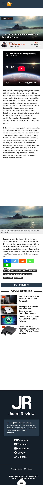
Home (4, 18)
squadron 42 (27, 274)
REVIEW (27, 476)
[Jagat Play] (9, 4)
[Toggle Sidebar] (4, 4)
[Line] (7, 265)
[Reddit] (22, 261)
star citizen (8, 278)
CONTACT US (30, 478)
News (10, 18)
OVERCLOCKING (18, 478)
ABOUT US (19, 476)
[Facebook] (7, 261)
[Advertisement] (21, 182)
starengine (18, 278)
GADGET (34, 476)
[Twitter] (14, 261)
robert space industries (12, 274)
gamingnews (32, 270)
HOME (11, 476)
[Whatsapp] (30, 261)
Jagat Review (21, 413)
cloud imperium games (18, 270)
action (6, 270)
